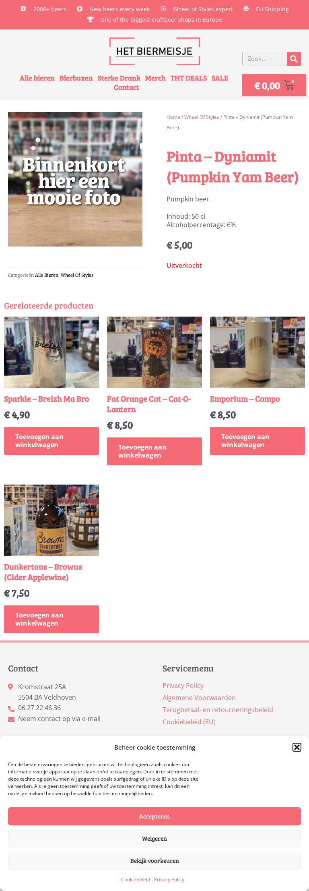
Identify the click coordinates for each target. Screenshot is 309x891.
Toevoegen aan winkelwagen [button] (39, 441)
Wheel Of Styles (77, 275)
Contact (126, 87)
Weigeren (154, 838)
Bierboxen (76, 78)
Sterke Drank (119, 78)
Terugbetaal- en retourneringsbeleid (218, 710)
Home (173, 117)
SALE (220, 78)
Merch (155, 78)
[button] (297, 747)
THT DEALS (189, 78)
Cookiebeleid (135, 879)
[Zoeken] (294, 59)
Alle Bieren (46, 275)
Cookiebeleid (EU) (189, 722)
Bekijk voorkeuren (154, 860)
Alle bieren (37, 78)
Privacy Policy (169, 879)
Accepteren (154, 816)
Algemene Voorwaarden (199, 698)
